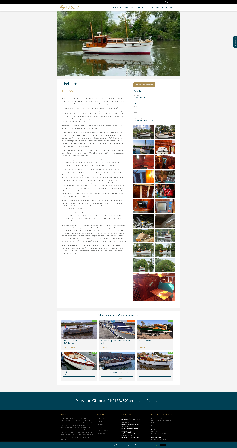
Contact (173, 7)
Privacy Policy (101, 434)
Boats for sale (117, 7)
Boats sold (129, 7)
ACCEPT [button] (163, 445)
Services (149, 7)
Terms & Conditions (103, 431)
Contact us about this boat (144, 85)
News (157, 7)
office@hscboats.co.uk (158, 439)
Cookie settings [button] (152, 445)
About (164, 7)
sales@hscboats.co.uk (158, 433)
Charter (140, 7)
